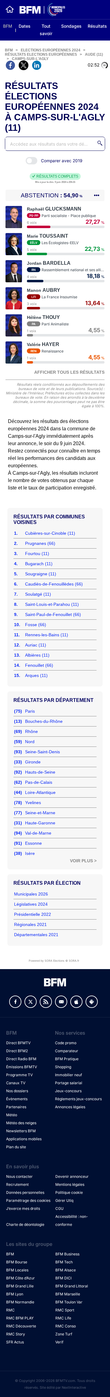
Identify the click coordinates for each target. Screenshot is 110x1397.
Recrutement (17, 1184)
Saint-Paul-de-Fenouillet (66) (53, 614)
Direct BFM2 (17, 1051)
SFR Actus (15, 1342)
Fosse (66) (35, 624)
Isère (30, 853)
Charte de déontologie (25, 1224)
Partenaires (16, 1107)
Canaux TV (15, 1083)
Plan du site (16, 1147)
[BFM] (10, 9)
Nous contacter (19, 1176)
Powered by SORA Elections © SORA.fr (54, 960)
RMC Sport (64, 1310)
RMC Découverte (21, 1326)
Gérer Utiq (64, 1200)
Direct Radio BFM (21, 1059)
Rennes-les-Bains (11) (46, 634)
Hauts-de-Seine (40, 772)
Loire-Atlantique (40, 792)
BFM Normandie (20, 1302)
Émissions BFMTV (21, 1067)
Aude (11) (94, 54)
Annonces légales (70, 1107)
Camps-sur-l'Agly (30, 59)
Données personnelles (25, 1192)
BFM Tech (64, 1262)
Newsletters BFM (21, 1131)
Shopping (63, 1067)
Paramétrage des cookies (28, 1200)
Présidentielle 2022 (32, 914)
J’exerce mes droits (23, 1208)
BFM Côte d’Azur (20, 1278)
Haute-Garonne (40, 822)
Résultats (97, 26)
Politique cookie (69, 1192)
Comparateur (66, 1051)
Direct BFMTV (18, 1043)
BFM (7, 26)
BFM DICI (63, 1278)
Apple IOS (76, 1002)
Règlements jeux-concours (78, 1099)
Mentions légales (69, 1184)
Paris (30, 711)
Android (92, 1002)
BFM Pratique (67, 1059)
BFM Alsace (65, 1270)
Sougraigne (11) (40, 573)
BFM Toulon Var (68, 1302)
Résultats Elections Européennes (41, 54)
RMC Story (15, 1334)
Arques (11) (36, 675)
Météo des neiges (21, 1123)
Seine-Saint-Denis (42, 751)
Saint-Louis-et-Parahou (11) (52, 604)
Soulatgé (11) (38, 594)
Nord (30, 741)
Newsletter (61, 1002)
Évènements (17, 1099)
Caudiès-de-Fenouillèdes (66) (54, 584)
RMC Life (63, 1318)
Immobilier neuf (68, 1075)
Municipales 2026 (31, 894)
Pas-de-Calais (38, 782)
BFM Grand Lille (20, 1286)
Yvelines (33, 802)
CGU (59, 1208)
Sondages (71, 26)
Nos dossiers (17, 1091)
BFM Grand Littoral (71, 1286)
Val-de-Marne (38, 833)
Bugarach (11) (39, 563)
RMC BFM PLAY (20, 1318)
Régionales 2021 (30, 924)
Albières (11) (37, 655)
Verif (59, 1342)
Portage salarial (68, 1083)
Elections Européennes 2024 (50, 50)
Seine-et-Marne (40, 812)
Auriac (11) (35, 644)
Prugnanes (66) (40, 543)
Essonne (33, 843)
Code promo (65, 1043)
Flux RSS (46, 1002)
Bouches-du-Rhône (44, 721)
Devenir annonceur (72, 1176)
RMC (10, 1310)
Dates (25, 26)
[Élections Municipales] (40, 9)
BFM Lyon (14, 1294)
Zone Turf (63, 1334)
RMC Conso (65, 1326)
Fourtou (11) (37, 553)
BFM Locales (17, 1270)
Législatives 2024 (31, 904)
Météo (11, 1115)
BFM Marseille (67, 1294)
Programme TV (19, 1075)
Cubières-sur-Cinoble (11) (50, 533)
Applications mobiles (24, 1139)
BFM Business (67, 1254)
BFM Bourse (16, 1262)
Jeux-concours (68, 1091)
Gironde (33, 761)
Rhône (31, 731)
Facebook (15, 1002)
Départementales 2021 (36, 934)
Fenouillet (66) (39, 665)
